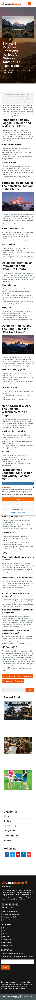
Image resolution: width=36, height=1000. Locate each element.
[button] (33, 488)
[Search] (30, 690)
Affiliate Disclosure (19, 988)
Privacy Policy (21, 512)
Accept (18, 499)
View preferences (18, 509)
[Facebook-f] (3, 904)
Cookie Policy (14, 512)
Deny (18, 504)
